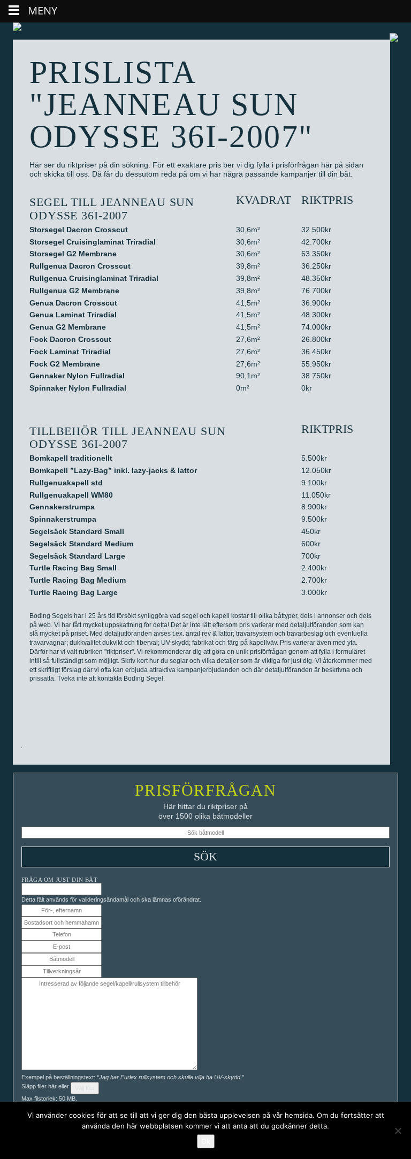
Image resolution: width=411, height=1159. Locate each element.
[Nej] (397, 1130)
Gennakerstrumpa (62, 506)
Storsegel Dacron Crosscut (78, 229)
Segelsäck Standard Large (77, 556)
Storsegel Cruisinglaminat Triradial (92, 242)
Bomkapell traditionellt (70, 458)
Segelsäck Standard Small (76, 531)
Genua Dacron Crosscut (73, 303)
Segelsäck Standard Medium (81, 543)
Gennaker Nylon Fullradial (77, 375)
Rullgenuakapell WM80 (71, 495)
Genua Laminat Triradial (73, 314)
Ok (205, 1141)
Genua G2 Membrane (67, 327)
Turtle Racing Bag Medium (77, 580)
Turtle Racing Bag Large (73, 592)
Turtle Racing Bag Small (73, 567)
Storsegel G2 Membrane (73, 253)
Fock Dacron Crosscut (70, 339)
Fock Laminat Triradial (70, 351)
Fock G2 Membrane (64, 364)
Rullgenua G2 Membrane (74, 290)
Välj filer (85, 1088)
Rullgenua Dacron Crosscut (80, 266)
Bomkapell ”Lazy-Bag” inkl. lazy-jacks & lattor (113, 470)
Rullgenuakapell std (66, 482)
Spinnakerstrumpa (62, 519)
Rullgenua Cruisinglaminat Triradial (93, 278)
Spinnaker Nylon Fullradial (77, 388)
